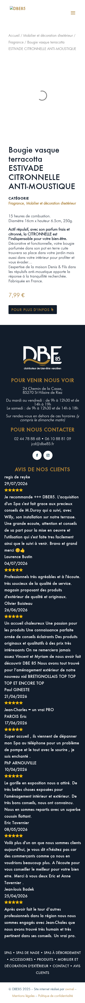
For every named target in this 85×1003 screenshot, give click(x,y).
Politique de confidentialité (55, 996)
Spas (8, 953)
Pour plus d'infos (30, 309)
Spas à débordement (62, 953)
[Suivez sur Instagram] (48, 455)
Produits (45, 959)
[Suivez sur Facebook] (37, 455)
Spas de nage (28, 953)
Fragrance (16, 42)
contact (61, 966)
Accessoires (21, 959)
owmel (69, 989)
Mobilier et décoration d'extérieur (48, 35)
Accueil (14, 35)
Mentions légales (23, 996)
